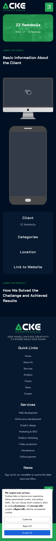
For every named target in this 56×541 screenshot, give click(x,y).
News (28, 387)
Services (28, 368)
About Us (28, 362)
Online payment (28, 456)
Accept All (27, 532)
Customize (27, 519)
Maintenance (28, 450)
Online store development (28, 419)
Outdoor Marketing (28, 438)
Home (28, 356)
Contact (28, 393)
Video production (28, 444)
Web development (28, 413)
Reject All (27, 526)
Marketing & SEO (28, 431)
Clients (28, 381)
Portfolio (28, 375)
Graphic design (28, 425)
